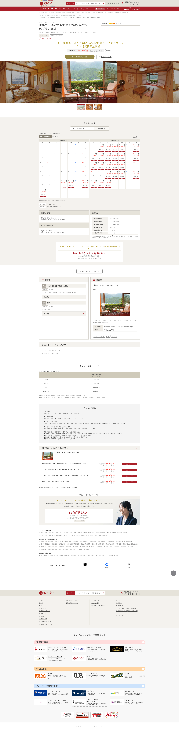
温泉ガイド (58, 9)
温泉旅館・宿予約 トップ (45, 13)
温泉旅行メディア (82, 9)
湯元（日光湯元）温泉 (88, 544)
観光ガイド (66, 9)
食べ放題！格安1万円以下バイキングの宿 (72, 555)
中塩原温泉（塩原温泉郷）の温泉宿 (117, 13)
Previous (57, 82)
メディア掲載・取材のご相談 (125, 608)
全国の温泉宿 (57, 13)
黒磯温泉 (42, 546)
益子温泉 (116, 546)
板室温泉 (131, 546)
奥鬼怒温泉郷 (110, 544)
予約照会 (114, 9)
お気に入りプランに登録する (90, 271)
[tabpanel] (89, 82)
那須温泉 (80, 549)
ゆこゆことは (120, 600)
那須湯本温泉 (108, 546)
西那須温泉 (49, 541)
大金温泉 (62, 546)
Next (122, 82)
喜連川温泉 (126, 544)
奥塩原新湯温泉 (52, 549)
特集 (52, 9)
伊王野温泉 (68, 541)
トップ (42, 9)
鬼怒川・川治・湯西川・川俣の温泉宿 (50, 535)
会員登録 (42, 616)
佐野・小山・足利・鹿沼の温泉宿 (74, 535)
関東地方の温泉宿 (68, 13)
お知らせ (119, 603)
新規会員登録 (101, 9)
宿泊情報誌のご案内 (72, 600)
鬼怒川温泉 (90, 546)
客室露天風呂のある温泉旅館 (95, 555)
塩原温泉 (72, 549)
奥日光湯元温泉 (63, 549)
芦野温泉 (118, 544)
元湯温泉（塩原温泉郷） (80, 541)
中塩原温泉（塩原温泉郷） (124, 541)
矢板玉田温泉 (59, 541)
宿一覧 (47, 9)
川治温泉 (83, 546)
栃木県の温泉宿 (78, 13)
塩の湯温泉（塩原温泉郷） (98, 541)
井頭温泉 (49, 546)
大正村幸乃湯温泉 (44, 544)
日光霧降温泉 (100, 544)
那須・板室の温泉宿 (62, 532)
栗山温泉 (134, 544)
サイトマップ (120, 615)
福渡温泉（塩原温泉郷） (59, 544)
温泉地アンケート (71, 603)
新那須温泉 (111, 541)
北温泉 (55, 546)
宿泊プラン (82, 15)
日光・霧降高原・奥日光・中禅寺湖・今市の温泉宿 (112, 532)
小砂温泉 (69, 546)
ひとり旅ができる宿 (112, 555)
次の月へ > (136, 137)
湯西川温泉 (42, 549)
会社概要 (119, 605)
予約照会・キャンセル (46, 621)
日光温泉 (124, 546)
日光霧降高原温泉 (73, 544)
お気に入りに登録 (106, 57)
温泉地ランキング (44, 611)
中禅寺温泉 (99, 546)
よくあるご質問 (96, 600)
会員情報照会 (43, 619)
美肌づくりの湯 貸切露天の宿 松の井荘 (50, 15)
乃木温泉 (42, 541)
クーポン (73, 9)
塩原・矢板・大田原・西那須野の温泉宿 (95, 13)
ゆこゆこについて (114, 3)
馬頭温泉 (87, 549)
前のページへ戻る (46, 38)
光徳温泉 (76, 546)
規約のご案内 (95, 603)
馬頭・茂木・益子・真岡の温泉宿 (96, 535)
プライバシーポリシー (98, 605)
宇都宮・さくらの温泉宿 (46, 532)
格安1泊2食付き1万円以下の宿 (48, 555)
